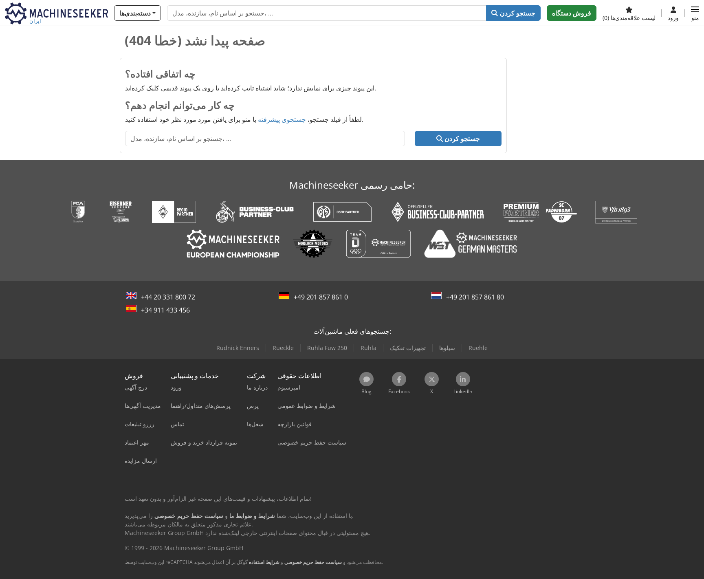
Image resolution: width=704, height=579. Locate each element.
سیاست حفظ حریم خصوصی (313, 562)
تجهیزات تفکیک (408, 348)
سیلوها (447, 348)
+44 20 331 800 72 (168, 297)
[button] (695, 13)
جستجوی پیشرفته (282, 119)
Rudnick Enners (237, 348)
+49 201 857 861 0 (321, 297)
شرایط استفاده (264, 562)
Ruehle (478, 348)
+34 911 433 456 (165, 310)
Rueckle (283, 348)
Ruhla (368, 348)
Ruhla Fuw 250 (327, 348)
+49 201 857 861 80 (475, 297)
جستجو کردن (516, 13)
